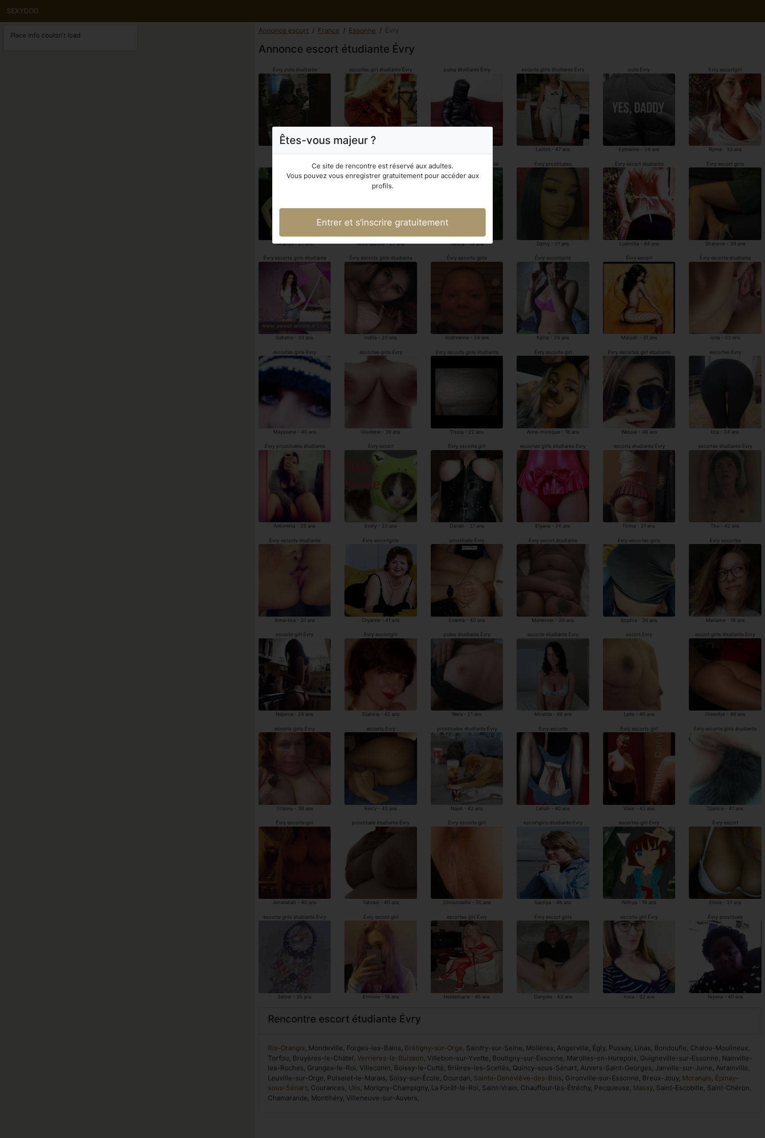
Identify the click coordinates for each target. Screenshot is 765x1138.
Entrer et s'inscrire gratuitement (382, 222)
